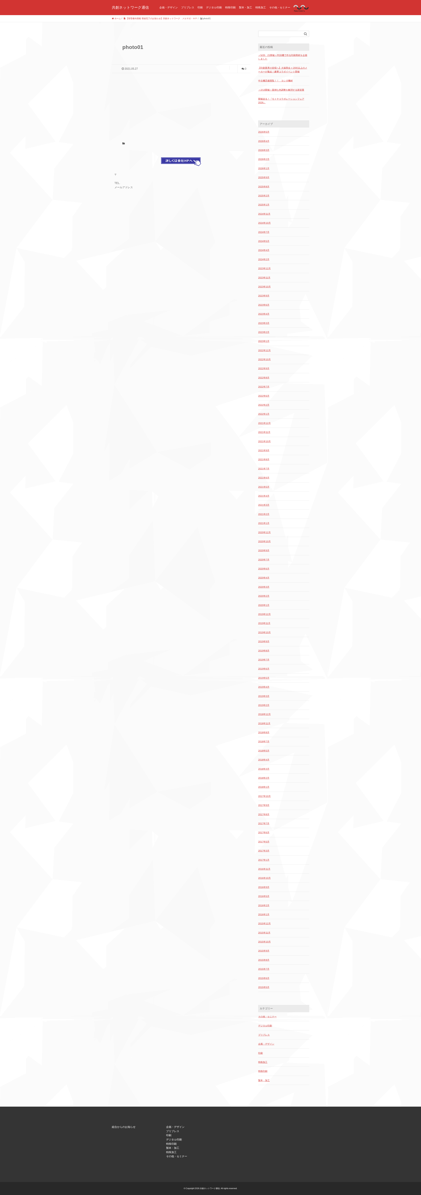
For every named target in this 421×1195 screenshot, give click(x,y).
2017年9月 (263, 805)
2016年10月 (264, 878)
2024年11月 (264, 214)
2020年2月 (263, 596)
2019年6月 (263, 668)
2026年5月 (263, 132)
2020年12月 (264, 532)
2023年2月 (263, 332)
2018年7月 (263, 741)
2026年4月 (263, 141)
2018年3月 (263, 769)
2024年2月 (263, 259)
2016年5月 (263, 896)
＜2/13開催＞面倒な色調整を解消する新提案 (281, 90)
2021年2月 (263, 514)
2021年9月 (263, 450)
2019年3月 (263, 696)
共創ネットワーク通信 (130, 7)
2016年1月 (263, 914)
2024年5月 (263, 241)
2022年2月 (263, 405)
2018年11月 (264, 723)
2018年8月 (263, 732)
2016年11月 (264, 869)
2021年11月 (264, 432)
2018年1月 (263, 787)
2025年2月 (263, 195)
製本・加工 (245, 7)
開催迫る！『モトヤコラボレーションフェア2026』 (281, 101)
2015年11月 (264, 932)
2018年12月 (264, 714)
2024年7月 (263, 232)
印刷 (200, 7)
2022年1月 (263, 414)
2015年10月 (264, 941)
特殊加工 (260, 7)
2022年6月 (263, 396)
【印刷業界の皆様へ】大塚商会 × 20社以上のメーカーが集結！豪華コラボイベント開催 (282, 70)
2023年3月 (263, 323)
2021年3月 (263, 505)
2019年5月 (263, 678)
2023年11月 (264, 277)
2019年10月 (264, 632)
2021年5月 (263, 487)
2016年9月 (263, 887)
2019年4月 (263, 687)
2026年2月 (263, 159)
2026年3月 (263, 150)
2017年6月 (263, 832)
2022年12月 (264, 350)
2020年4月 (263, 577)
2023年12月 (264, 268)
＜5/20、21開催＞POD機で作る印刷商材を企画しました (282, 57)
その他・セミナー (279, 7)
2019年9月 (263, 641)
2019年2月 (263, 705)
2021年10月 (264, 441)
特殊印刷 (230, 7)
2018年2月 (263, 778)
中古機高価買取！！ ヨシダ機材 (275, 80)
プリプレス (187, 7)
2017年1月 (263, 860)
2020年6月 (263, 568)
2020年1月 (263, 605)
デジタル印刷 (214, 7)
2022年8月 (263, 377)
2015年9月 (263, 950)
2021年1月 (263, 523)
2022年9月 (263, 368)
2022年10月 (264, 359)
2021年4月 (263, 496)
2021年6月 (263, 477)
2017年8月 (263, 814)
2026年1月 (263, 168)
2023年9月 (263, 295)
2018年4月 (263, 759)
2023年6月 (263, 305)
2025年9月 (263, 177)
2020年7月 (263, 559)
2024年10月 (264, 223)
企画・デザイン (168, 7)
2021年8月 (263, 459)
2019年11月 (264, 623)
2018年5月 (263, 750)
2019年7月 (263, 659)
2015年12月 (264, 923)
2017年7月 (263, 823)
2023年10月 (264, 286)
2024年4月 (263, 250)
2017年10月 (264, 796)
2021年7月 (263, 468)
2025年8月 (263, 186)
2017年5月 (263, 841)
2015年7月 (263, 969)
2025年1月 (263, 204)
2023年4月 (263, 314)
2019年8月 (263, 650)
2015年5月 (263, 987)
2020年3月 (263, 587)
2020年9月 (263, 550)
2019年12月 (264, 614)
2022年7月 (263, 386)
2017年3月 (263, 850)
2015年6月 (263, 978)
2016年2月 (263, 905)
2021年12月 (264, 423)
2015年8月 (263, 960)
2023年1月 (263, 341)
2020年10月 (264, 541)
